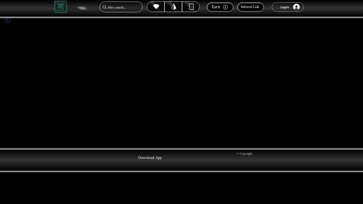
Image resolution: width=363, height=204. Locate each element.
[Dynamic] (191, 6)
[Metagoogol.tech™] (60, 7)
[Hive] (155, 6)
